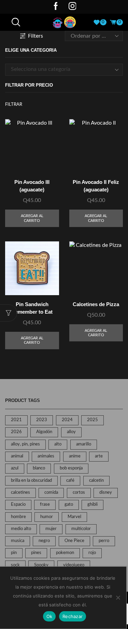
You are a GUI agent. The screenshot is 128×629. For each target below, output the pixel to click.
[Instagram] (72, 7)
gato (69, 504)
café (70, 480)
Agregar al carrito (32, 218)
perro (104, 541)
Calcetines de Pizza (96, 304)
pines (36, 553)
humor (46, 517)
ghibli (92, 504)
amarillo (83, 444)
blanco (39, 468)
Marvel (74, 517)
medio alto (21, 529)
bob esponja (71, 468)
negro (44, 541)
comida (51, 492)
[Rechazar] (117, 597)
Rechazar (72, 616)
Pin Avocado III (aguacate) (31, 185)
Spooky (41, 565)
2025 (92, 420)
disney (105, 492)
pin (14, 553)
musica (17, 541)
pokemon (65, 553)
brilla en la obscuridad (31, 480)
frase (45, 504)
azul (14, 468)
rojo (92, 553)
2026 (16, 432)
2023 (41, 420)
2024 (67, 420)
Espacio (18, 504)
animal (17, 456)
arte (99, 456)
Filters (35, 36)
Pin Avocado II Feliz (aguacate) (96, 185)
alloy (71, 432)
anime (75, 456)
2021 (16, 420)
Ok (49, 616)
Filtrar (13, 104)
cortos (79, 492)
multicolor (81, 529)
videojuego (73, 565)
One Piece (74, 541)
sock (15, 565)
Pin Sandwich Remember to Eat (32, 308)
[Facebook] (56, 7)
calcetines (20, 492)
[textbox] (59, 69)
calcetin (96, 480)
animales (46, 456)
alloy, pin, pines (25, 444)
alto (57, 444)
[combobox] (64, 69)
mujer (51, 529)
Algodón (44, 432)
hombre (18, 517)
